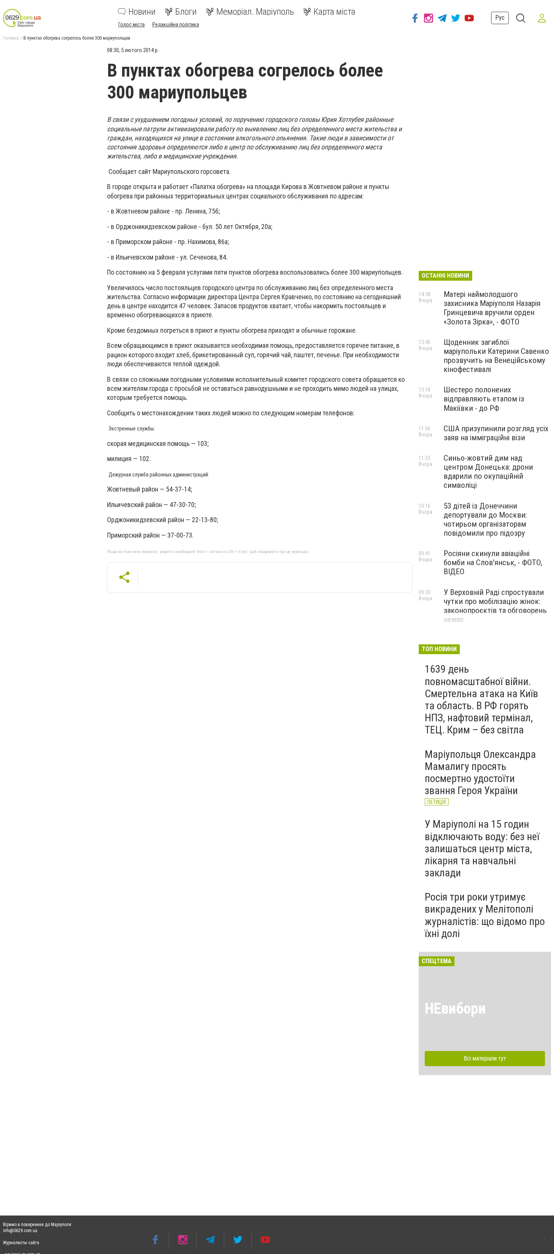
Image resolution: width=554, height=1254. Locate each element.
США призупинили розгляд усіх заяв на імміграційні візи (496, 433)
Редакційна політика (175, 25)
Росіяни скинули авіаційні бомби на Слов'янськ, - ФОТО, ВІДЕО (493, 562)
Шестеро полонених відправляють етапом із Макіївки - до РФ (484, 398)
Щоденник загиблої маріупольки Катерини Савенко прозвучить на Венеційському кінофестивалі (496, 356)
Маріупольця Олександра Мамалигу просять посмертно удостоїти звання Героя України (480, 772)
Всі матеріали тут (485, 1058)
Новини (142, 11)
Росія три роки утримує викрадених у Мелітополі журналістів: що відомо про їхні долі (485, 915)
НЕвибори (455, 1008)
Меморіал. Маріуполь (255, 11)
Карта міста (334, 11)
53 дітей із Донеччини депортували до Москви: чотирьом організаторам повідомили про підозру (485, 519)
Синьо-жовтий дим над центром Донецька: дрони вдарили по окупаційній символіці (488, 471)
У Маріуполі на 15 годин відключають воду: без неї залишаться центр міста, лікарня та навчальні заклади (482, 848)
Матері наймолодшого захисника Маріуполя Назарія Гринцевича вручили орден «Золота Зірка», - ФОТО (492, 308)
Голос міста (131, 25)
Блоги (186, 11)
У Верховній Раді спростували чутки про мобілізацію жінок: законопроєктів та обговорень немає (495, 606)
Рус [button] (500, 17)
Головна (11, 38)
